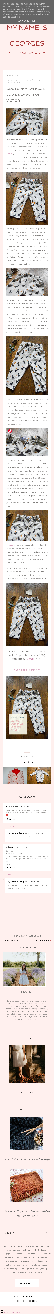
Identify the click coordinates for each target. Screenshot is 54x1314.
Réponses (11, 826)
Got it (34, 21)
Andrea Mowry (11, 1269)
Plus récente (11, 940)
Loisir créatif (45, 1246)
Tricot (20, 1246)
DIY (5, 1246)
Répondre (10, 819)
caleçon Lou (12, 80)
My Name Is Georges (17, 833)
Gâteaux (30, 1269)
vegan (44, 1265)
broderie (38, 1272)
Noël (24, 1250)
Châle (22, 1269)
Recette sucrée (31, 1246)
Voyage (7, 1254)
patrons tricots (13, 1261)
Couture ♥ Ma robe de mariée (27, 1064)
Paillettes (30, 1254)
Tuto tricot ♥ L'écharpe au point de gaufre (27, 1159)
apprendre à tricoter (37, 1250)
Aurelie (9, 806)
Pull (48, 1269)
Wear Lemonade (44, 1254)
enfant (33, 80)
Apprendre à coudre (13, 1257)
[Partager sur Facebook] (21, 762)
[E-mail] (32, 762)
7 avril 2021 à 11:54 (33, 882)
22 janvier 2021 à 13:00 (35, 833)
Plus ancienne (42, 940)
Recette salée (44, 1257)
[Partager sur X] (25, 762)
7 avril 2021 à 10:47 (21, 847)
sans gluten (34, 1265)
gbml (34, 1301)
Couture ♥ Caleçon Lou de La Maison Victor (25, 95)
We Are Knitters (21, 1265)
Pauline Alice (27, 1261)
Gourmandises (13, 1250)
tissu (11, 545)
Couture (24, 80)
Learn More (23, 21)
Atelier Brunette (25, 1272)
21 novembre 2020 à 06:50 (22, 806)
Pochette (39, 1261)
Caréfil (30, 658)
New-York (40, 1269)
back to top (26, 1283)
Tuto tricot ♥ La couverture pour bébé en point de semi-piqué (27, 1213)
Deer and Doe (30, 1257)
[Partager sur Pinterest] (29, 762)
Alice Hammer (18, 1254)
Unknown (10, 847)
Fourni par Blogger (11, 1312)
